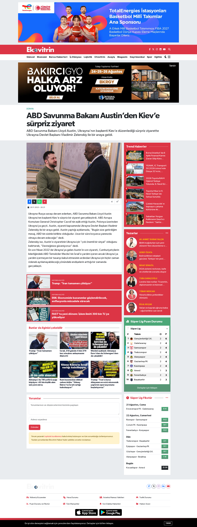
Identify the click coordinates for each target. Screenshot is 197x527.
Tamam (168, 523)
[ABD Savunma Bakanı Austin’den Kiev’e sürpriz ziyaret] (74, 170)
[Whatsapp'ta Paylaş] (39, 201)
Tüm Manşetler (72, 504)
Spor (149, 57)
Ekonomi (42, 57)
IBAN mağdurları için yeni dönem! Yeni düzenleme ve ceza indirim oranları (152, 244)
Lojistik (88, 57)
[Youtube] (168, 486)
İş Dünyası (75, 57)
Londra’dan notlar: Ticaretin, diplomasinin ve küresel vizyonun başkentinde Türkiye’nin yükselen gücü (153, 283)
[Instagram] (158, 486)
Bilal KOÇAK (145, 304)
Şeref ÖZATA (145, 252)
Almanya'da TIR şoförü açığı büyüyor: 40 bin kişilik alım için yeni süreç (43, 382)
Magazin (122, 57)
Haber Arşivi (145, 504)
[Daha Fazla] (44, 201)
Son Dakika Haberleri (112, 504)
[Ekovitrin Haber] (41, 49)
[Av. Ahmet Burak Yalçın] (131, 242)
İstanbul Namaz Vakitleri (113, 497)
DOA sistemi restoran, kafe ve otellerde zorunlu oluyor (152, 270)
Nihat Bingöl (146, 265)
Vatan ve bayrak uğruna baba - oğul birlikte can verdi (153, 309)
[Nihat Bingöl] (131, 268)
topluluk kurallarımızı (53, 436)
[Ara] (169, 49)
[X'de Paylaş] (34, 201)
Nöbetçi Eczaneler (38, 497)
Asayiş (111, 57)
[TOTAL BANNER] (98, 22)
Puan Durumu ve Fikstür (40, 504)
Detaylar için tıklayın (147, 388)
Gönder (35, 427)
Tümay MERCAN (147, 291)
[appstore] (87, 512)
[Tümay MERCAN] (131, 294)
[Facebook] (149, 486)
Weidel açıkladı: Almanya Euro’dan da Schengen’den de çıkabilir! (104, 353)
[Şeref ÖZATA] (131, 255)
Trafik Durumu (145, 497)
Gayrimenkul (137, 57)
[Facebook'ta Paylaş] (29, 201)
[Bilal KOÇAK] (131, 307)
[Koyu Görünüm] (166, 57)
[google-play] (110, 512)
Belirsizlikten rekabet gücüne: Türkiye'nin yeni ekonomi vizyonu (151, 257)
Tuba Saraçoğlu (148, 278)
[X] (154, 486)
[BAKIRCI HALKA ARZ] (98, 82)
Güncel (31, 57)
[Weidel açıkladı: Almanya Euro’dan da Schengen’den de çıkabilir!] (105, 340)
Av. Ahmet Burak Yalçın (151, 239)
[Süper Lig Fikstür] (167, 398)
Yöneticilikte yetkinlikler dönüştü (151, 296)
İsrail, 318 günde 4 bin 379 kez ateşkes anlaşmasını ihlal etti (73, 353)
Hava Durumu (72, 497)
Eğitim (158, 57)
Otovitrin (99, 57)
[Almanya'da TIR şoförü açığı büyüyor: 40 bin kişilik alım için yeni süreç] (43, 369)
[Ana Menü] (169, 57)
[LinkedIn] (163, 486)
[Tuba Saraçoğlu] (131, 281)
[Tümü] (167, 233)
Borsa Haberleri (58, 57)
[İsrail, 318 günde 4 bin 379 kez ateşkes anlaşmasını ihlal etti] (74, 340)
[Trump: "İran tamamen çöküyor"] (43, 340)
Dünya (30, 109)
